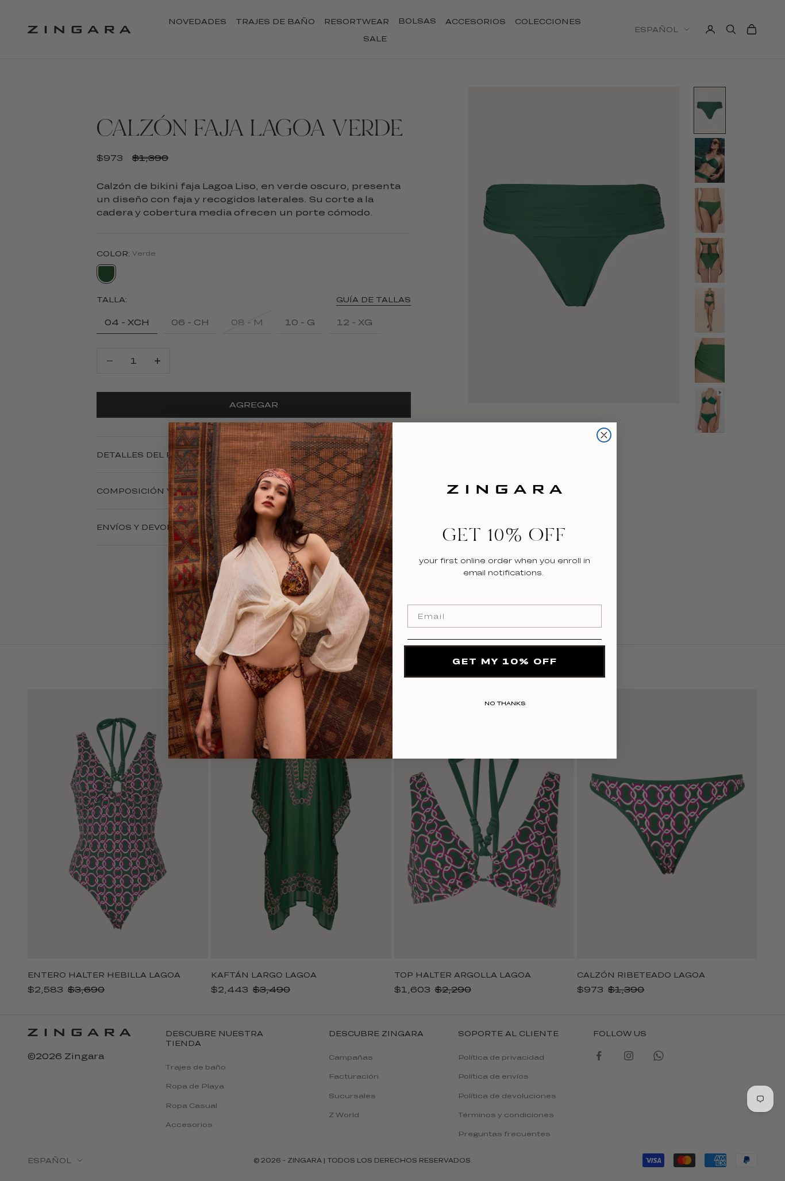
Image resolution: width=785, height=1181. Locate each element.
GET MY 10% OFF (504, 661)
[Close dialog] (604, 435)
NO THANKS (504, 701)
